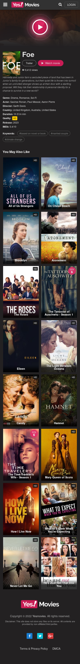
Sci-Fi (34, 97)
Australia (36, 110)
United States (49, 110)
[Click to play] (40, 27)
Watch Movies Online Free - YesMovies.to (25, 5)
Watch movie (52, 63)
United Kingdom (21, 110)
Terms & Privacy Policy (34, 648)
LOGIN (71, 5)
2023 (16, 122)
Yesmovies (39, 616)
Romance (24, 97)
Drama (14, 97)
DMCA (56, 648)
